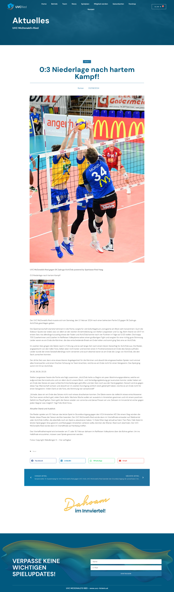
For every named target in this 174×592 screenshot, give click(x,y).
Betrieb (54, 4)
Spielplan (85, 4)
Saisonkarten (118, 4)
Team (64, 4)
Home (44, 4)
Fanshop (132, 4)
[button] (43, 460)
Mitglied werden (101, 4)
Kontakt (91, 9)
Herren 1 (87, 62)
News (74, 4)
